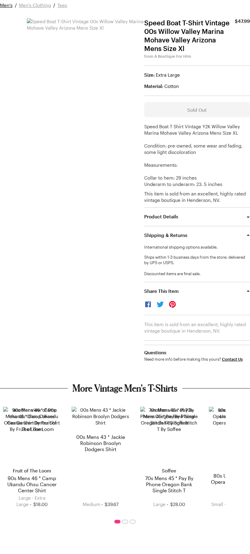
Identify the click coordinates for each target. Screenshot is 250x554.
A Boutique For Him (172, 56)
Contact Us (232, 359)
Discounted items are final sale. (172, 273)
